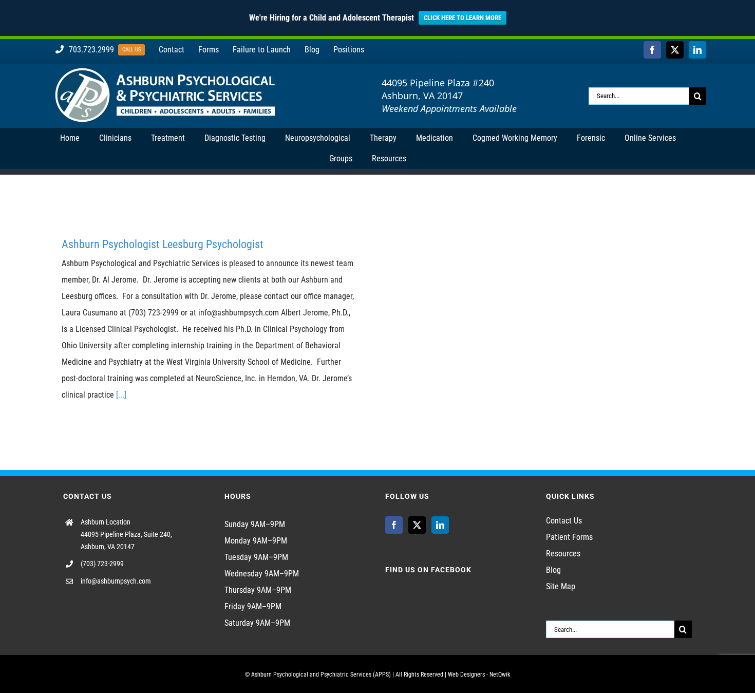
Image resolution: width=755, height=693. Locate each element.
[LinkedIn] (440, 525)
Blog (553, 570)
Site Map (560, 586)
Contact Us (564, 521)
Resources (563, 553)
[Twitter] (417, 525)
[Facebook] (394, 525)
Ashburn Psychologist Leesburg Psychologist (162, 244)
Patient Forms (569, 537)
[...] (121, 395)
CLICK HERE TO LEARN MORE (462, 18)
